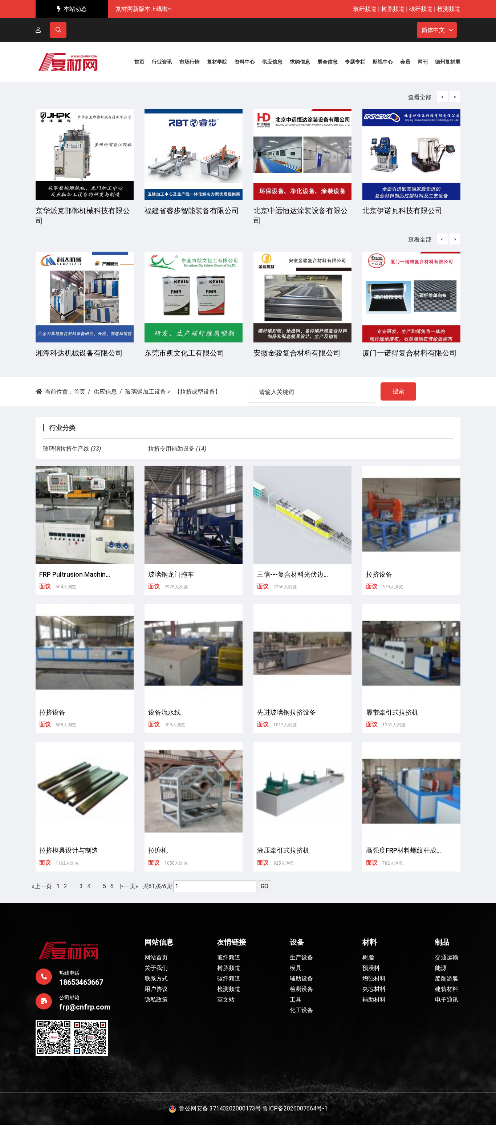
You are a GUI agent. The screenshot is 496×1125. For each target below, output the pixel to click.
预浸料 (371, 967)
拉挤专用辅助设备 (171, 448)
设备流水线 (164, 712)
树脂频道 (392, 8)
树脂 (368, 957)
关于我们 (156, 967)
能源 (441, 967)
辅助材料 (374, 999)
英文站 (226, 999)
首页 (79, 391)
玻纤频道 (365, 8)
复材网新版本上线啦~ (143, 8)
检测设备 (301, 989)
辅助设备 (301, 978)
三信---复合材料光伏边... (292, 574)
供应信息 (105, 391)
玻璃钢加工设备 (145, 391)
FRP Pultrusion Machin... (74, 574)
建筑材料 (446, 989)
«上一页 (41, 886)
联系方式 (156, 978)
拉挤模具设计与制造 (68, 850)
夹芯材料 (374, 989)
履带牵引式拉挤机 (392, 712)
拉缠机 (158, 850)
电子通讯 (446, 999)
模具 (295, 967)
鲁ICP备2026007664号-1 (295, 1108)
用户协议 (156, 989)
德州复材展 (447, 62)
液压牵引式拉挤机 (283, 850)
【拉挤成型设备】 (197, 391)
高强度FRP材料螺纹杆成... (403, 850)
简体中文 (433, 30)
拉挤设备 (379, 574)
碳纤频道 (420, 8)
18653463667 (81, 982)
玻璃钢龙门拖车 (171, 574)
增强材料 (374, 978)
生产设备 (301, 957)
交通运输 (446, 957)
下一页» (128, 886)
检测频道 (448, 8)
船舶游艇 (446, 978)
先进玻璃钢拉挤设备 (286, 712)
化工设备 (301, 1010)
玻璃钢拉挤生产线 (66, 448)
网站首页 (156, 957)
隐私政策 (156, 999)
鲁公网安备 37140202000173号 (218, 1108)
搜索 (398, 391)
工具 (295, 999)
